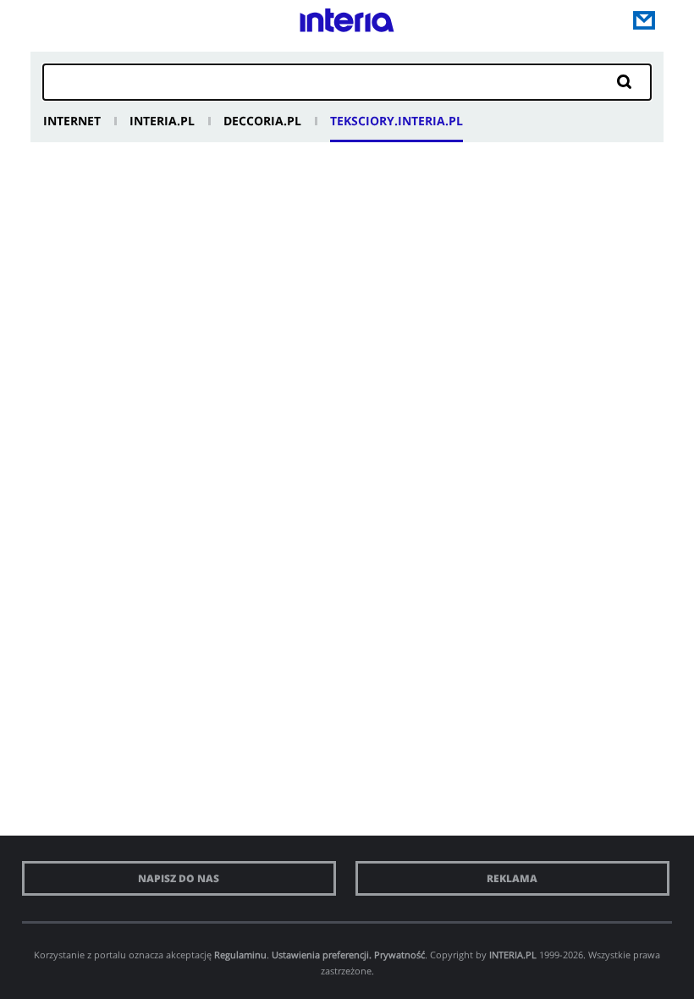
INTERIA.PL (513, 954)
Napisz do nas (178, 878)
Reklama (512, 878)
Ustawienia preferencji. (322, 954)
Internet (72, 121)
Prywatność (399, 954)
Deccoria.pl (262, 121)
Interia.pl (162, 121)
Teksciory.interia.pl (396, 121)
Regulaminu (240, 954)
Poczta (644, 20)
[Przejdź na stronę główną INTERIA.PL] (347, 24)
